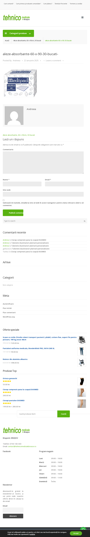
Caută (63, 414)
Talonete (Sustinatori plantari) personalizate (30, 243)
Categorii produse (18, 33)
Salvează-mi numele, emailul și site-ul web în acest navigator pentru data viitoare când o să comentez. (43, 204)
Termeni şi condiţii (76, 4)
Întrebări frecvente (61, 4)
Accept (76, 533)
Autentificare (8, 304)
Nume (6, 179)
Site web (7, 190)
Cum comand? (8, 4)
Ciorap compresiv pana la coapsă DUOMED (28, 240)
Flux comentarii (9, 312)
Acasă (7, 40)
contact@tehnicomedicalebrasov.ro (22, 446)
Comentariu (8, 149)
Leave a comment (53, 60)
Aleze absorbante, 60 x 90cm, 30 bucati (27, 40)
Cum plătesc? (47, 4)
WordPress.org (9, 317)
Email (48, 179)
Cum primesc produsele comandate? (28, 4)
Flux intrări (7, 308)
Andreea (16, 60)
